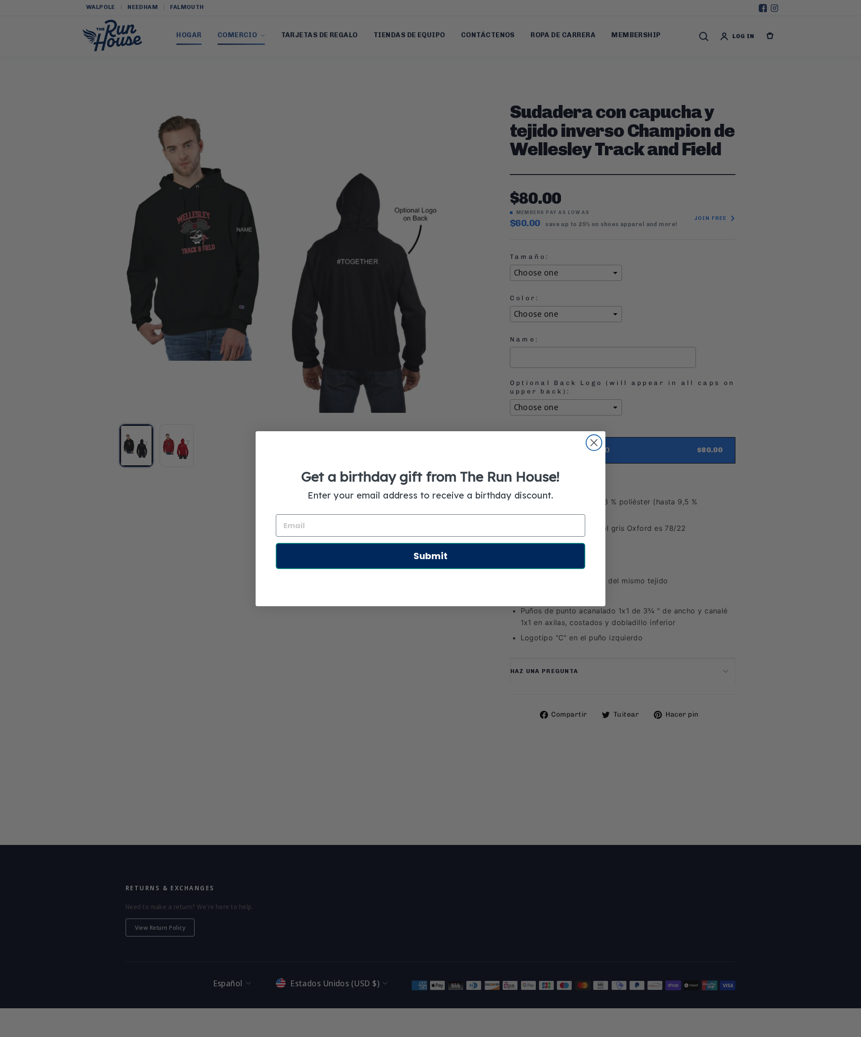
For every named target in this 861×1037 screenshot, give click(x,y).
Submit (430, 556)
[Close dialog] (594, 443)
